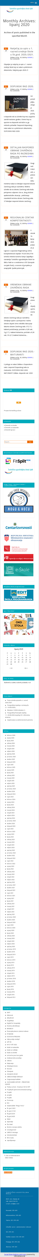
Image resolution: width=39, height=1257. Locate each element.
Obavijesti (10, 1071)
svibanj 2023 (11, 839)
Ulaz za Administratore (13, 1155)
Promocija (10, 1100)
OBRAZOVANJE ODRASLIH (15, 1077)
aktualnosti (10, 1018)
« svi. (11, 668)
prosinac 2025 (11, 757)
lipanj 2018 (10, 989)
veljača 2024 (11, 815)
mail (29, 682)
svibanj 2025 (11, 775)
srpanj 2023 (10, 834)
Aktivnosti (10, 1015)
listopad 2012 (11, 997)
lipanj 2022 (10, 869)
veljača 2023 (11, 847)
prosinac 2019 (11, 949)
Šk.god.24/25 (11, 1116)
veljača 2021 (11, 912)
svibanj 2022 (11, 872)
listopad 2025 (11, 762)
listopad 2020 (11, 922)
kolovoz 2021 (11, 896)
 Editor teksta (8, 1158)
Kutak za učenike (12, 1053)
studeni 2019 (11, 952)
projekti (9, 1095)
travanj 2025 (11, 778)
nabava (9, 1061)
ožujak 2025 (10, 781)
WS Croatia (10, 1138)
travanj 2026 (11, 746)
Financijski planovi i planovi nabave (17, 1031)
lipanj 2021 (10, 901)
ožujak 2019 (10, 973)
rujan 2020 (10, 925)
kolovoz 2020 (11, 928)
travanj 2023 (11, 842)
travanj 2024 (11, 810)
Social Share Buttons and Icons (15, 1254)
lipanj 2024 (10, 805)
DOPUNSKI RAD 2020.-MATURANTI (22, 353)
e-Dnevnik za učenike (10, 425)
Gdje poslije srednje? (13, 1039)
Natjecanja (10, 1063)
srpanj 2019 (10, 962)
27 (26, 662)
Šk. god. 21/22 (11, 1111)
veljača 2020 (11, 944)
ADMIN (29, 57)
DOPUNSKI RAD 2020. (22, 86)
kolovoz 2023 (11, 831)
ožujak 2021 (10, 909)
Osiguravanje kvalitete (13, 1079)
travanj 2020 (11, 938)
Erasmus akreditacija (13, 1026)
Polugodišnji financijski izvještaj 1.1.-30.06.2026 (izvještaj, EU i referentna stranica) (17, 715)
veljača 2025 (11, 783)
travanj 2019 (11, 970)
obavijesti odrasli (12, 1074)
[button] (33, 2)
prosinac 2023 (11, 821)
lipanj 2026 (10, 741)
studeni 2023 (11, 823)
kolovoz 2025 (11, 767)
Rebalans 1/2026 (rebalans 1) (16, 710)
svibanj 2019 (11, 968)
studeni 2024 (11, 791)
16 (11, 660)
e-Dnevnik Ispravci (9, 430)
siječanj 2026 (11, 754)
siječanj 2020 (11, 946)
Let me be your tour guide (15, 1055)
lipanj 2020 (10, 933)
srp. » (26, 668)
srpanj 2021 (10, 898)
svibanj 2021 (11, 904)
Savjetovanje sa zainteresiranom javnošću (20, 720)
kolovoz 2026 (11, 735)
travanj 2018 (11, 992)
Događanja (10, 1021)
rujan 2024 (10, 797)
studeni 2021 (11, 888)
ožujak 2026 (10, 749)
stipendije (10, 1122)
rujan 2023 (10, 829)
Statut (8, 1119)
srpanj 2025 (10, 770)
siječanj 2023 (11, 850)
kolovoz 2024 (11, 799)
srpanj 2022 (10, 866)
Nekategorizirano (12, 1066)
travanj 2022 (11, 874)
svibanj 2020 (11, 936)
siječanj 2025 (11, 786)
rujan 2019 (10, 957)
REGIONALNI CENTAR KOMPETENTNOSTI (22, 219)
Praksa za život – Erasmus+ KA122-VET (18, 1087)
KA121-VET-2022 (12, 1045)
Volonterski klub (12, 1135)
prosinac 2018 (11, 978)
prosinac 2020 (11, 917)
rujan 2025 (10, 765)
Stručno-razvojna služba (14, 1127)
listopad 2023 (11, 826)
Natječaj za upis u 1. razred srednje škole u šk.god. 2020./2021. (22, 51)
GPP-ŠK (9, 1042)
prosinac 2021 (11, 885)
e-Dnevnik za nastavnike (11, 428)
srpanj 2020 (10, 930)
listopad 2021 (11, 890)
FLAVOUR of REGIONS (13, 1037)
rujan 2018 (10, 986)
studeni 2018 (11, 981)
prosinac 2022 (11, 853)
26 (22, 662)
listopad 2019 (11, 954)
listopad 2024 (11, 794)
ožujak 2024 (10, 813)
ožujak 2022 (10, 877)
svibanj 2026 (11, 743)
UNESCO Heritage (12, 1132)
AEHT (8, 1012)
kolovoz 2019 (11, 960)
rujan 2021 (10, 893)
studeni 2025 (11, 759)
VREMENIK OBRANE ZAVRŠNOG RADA (21, 286)
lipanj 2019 (10, 965)
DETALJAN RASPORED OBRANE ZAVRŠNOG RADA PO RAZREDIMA (22, 150)
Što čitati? (10, 1124)
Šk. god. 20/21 (11, 1108)
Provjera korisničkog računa (12, 411)
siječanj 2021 (11, 914)
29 (7, 664)
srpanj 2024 (10, 802)
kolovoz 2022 (11, 864)
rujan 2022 (10, 861)
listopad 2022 (11, 858)
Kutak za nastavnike (13, 1047)
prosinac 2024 (11, 789)
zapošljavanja (11, 1140)
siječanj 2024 (11, 818)
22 (7, 662)
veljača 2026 (11, 751)
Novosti (9, 1069)
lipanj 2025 (10, 773)
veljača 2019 (11, 976)
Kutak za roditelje (12, 1050)
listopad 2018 (11, 984)
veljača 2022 (11, 880)
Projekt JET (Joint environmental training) (19, 1090)
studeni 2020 (11, 920)
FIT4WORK (10, 1034)
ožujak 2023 (10, 845)
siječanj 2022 (11, 882)
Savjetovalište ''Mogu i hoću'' (15, 1106)
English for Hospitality (13, 1023)
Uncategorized (11, 1130)
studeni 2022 (11, 855)
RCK (8, 1103)
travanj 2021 (11, 906)
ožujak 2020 (10, 941)
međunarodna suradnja (14, 1058)
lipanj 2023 (10, 837)
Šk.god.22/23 (11, 1114)
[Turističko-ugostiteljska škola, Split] (19, 12)
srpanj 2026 (10, 738)
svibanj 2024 (11, 807)
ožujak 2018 (10, 995)
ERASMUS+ (10, 1029)
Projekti (9, 1092)
